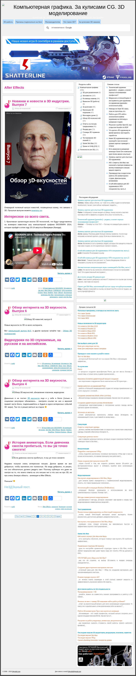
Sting (79, 289)
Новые (28, 516)
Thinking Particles (60, 432)
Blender (63, 430)
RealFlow (51, 432)
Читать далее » (65, 273)
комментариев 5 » (64, 108)
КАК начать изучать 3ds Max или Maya (92, 536)
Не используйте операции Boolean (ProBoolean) (96, 488)
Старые (58, 516)
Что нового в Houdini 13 (86, 329)
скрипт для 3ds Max (65, 297)
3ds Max (41, 290)
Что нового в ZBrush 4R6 (87, 338)
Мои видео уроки (89, 115)
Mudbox (50, 292)
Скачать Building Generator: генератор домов (95, 640)
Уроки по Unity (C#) (90, 146)
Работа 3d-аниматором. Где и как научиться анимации (98, 611)
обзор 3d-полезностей (61, 368)
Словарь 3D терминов (91, 132)
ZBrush (60, 292)
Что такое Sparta (84, 313)
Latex (80, 279)
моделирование (47, 368)
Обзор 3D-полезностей (22, 108)
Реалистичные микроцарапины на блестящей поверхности (100, 512)
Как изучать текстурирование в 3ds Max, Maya (95, 522)
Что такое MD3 (83, 318)
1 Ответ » (67, 388)
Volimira (81, 203)
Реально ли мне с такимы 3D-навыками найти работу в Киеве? (101, 601)
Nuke (55, 292)
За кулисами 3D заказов (89, 22)
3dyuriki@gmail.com (74, 671)
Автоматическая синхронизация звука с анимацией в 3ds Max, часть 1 (104, 267)
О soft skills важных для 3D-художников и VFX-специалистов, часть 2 (119, 186)
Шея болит (82, 260)
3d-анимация (56, 363)
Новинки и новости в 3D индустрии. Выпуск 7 (41, 102)
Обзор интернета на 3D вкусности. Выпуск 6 (39, 309)
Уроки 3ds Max (88, 143)
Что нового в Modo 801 (86, 333)
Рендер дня (87, 129)
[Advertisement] (68, 35)
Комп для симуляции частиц (88, 346)
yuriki (13, 288)
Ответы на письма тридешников (26, 453)
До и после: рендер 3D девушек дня (91, 277)
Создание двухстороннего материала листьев (95, 568)
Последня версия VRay (86, 638)
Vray (64, 366)
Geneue (81, 224)
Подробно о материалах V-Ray (89, 451)
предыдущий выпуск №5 (19, 331)
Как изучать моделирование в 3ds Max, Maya (94, 478)
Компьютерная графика (89, 87)
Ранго (80, 369)
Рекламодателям (52, 22)
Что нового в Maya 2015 (87, 331)
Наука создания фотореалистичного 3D (93, 461)
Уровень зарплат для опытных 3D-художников (95, 200)
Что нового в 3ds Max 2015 (88, 326)
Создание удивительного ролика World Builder (95, 403)
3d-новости (67, 288)
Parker (80, 212)
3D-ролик (42, 430)
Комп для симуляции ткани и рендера (92, 349)
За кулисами (87, 107)
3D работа (8, 22)
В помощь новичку (89, 98)
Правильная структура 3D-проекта (91, 546)
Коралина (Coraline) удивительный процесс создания (98, 379)
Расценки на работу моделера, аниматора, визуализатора (100, 621)
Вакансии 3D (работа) (91, 101)
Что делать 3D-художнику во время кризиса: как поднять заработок (119, 132)
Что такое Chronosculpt (86, 316)
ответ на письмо (66, 509)
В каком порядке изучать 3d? (88, 577)
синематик (55, 370)
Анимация (62, 506)
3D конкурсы (46, 363)
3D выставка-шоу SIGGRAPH (53, 288)
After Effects (48, 290)
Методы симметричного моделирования (93, 497)
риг (70, 368)
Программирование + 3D (87, 592)
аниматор (55, 506)
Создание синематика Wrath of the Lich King (94, 396)
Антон (80, 234)
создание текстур (66, 370)
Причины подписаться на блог (29, 22)
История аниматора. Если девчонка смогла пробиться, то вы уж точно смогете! (40, 446)
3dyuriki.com (16, 671)
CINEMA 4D (57, 290)
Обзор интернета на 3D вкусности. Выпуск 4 (39, 382)
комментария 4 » (65, 315)
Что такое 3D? (69, 22)
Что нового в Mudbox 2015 (87, 336)
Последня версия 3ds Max (87, 635)
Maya (45, 292)
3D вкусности (33, 398)
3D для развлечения (90, 92)
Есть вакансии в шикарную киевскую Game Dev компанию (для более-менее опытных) (120, 151)
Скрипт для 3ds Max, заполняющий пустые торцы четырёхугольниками (105, 287)
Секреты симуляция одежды (88, 427)
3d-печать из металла (86, 412)
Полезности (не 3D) (87, 150)
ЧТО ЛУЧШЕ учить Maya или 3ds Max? (92, 558)
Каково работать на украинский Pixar (92, 386)
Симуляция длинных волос (88, 437)
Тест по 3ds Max (84, 356)
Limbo (80, 270)
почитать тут (36, 210)
